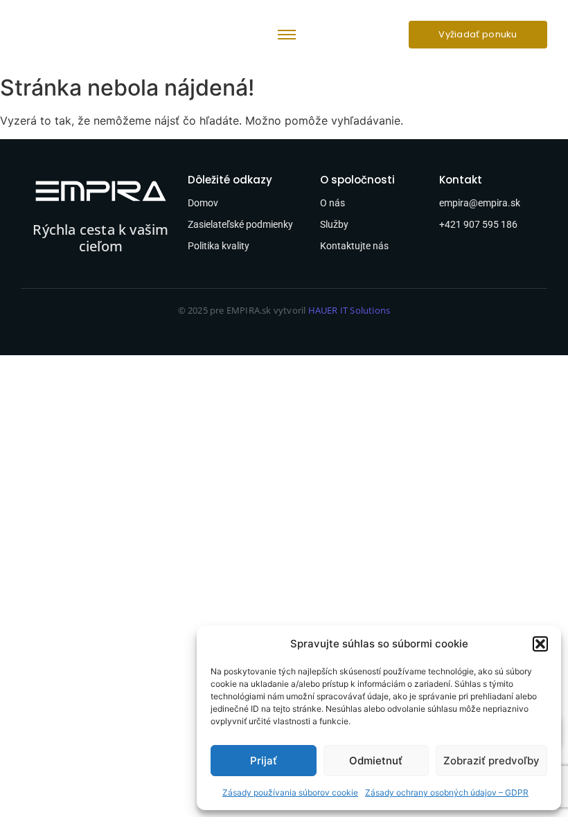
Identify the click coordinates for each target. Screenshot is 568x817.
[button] (540, 644)
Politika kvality (218, 245)
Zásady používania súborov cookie (290, 792)
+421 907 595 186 (478, 224)
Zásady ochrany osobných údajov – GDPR (447, 792)
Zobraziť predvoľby (491, 760)
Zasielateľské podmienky (240, 224)
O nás (332, 202)
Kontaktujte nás (354, 245)
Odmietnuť (375, 760)
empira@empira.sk (479, 202)
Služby (334, 224)
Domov (203, 202)
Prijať (263, 760)
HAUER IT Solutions (349, 310)
